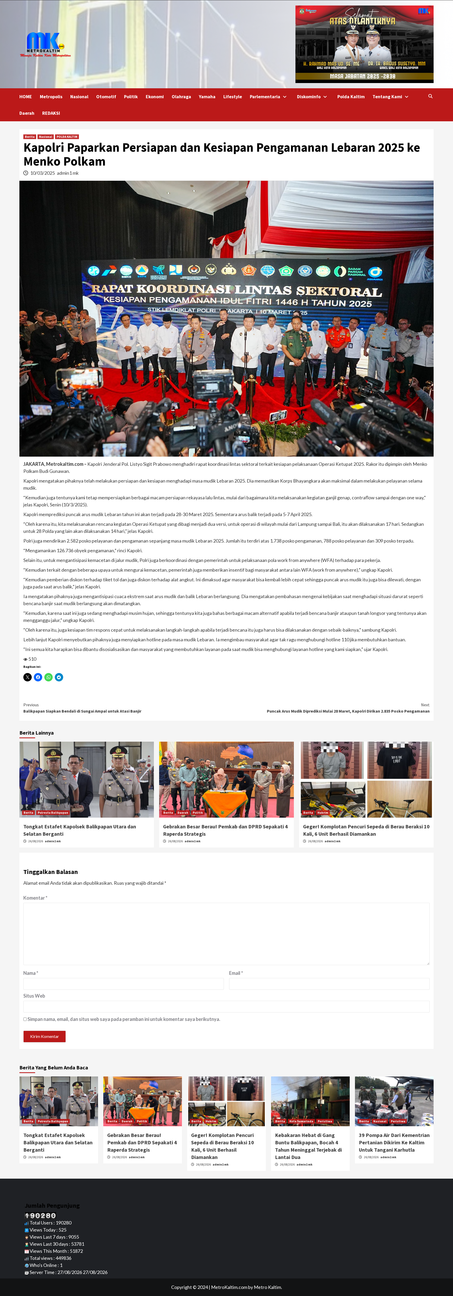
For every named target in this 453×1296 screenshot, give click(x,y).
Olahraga (181, 97)
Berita (30, 137)
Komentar (35, 898)
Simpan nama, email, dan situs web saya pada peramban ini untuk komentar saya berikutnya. (124, 1019)
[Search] (430, 96)
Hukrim (322, 812)
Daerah (26, 113)
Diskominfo (309, 97)
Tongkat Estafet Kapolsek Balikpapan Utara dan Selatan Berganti (58, 1142)
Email (236, 973)
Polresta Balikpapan (53, 812)
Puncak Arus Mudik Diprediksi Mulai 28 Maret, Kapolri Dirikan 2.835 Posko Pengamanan (348, 708)
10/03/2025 (43, 173)
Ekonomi (155, 97)
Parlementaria (265, 97)
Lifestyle (232, 97)
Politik (131, 97)
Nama (30, 973)
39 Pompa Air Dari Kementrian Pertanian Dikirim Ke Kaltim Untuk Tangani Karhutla (394, 1142)
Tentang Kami (387, 97)
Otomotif (106, 97)
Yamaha (207, 97)
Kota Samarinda (301, 1121)
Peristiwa (325, 1121)
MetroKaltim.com (229, 1287)
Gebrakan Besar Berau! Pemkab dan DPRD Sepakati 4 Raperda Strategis (142, 1142)
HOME (25, 97)
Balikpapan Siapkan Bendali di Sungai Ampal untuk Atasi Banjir (82, 708)
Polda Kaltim (351, 97)
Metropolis (51, 97)
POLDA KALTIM (67, 137)
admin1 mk (68, 173)
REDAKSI (51, 113)
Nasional (79, 97)
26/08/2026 (36, 841)
